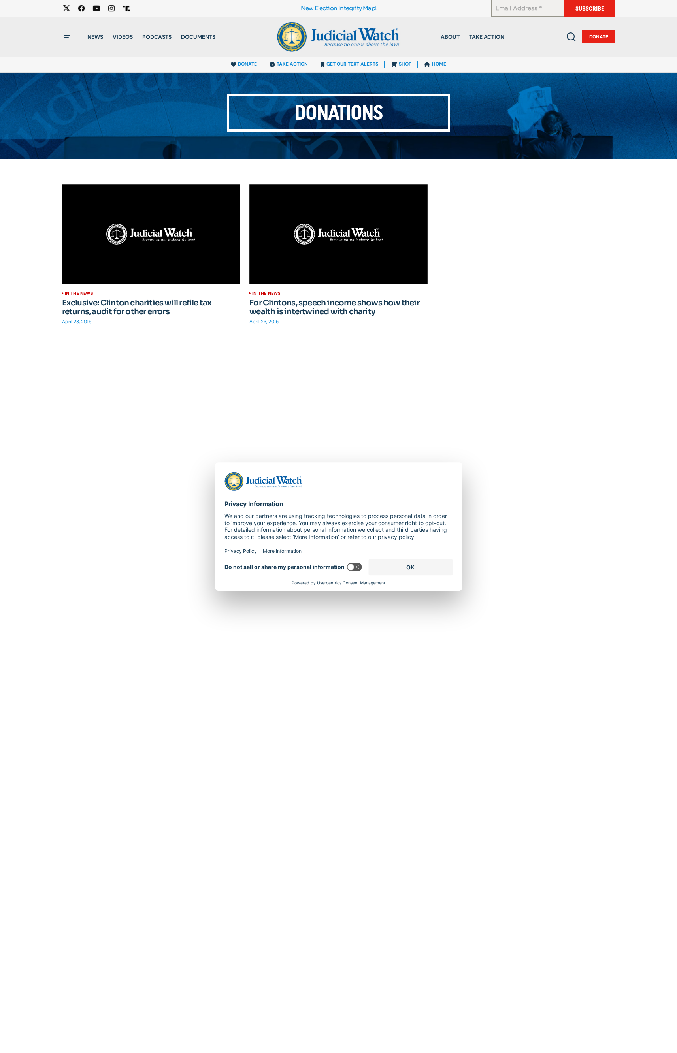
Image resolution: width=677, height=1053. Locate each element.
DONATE (247, 64)
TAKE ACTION (292, 64)
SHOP (405, 64)
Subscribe (589, 8)
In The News (79, 293)
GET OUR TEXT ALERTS (352, 64)
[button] (67, 36)
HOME (439, 64)
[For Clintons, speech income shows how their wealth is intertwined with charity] (338, 234)
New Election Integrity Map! (339, 8)
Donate (598, 37)
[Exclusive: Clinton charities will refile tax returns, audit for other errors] (151, 234)
